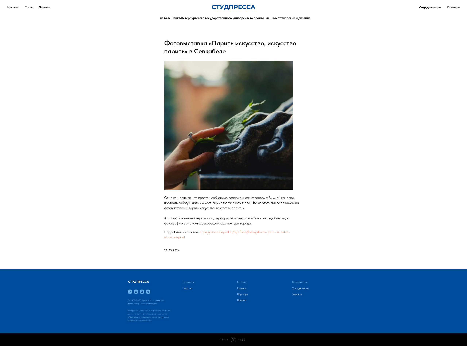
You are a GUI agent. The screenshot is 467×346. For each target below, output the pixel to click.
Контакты (453, 7)
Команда (241, 288)
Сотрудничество (430, 7)
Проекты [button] (44, 7)
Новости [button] (13, 7)
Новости (187, 288)
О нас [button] (29, 7)
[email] (136, 292)
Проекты (241, 299)
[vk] (130, 292)
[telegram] (148, 292)
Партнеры (242, 294)
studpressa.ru (146, 320)
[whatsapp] (142, 292)
